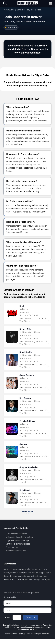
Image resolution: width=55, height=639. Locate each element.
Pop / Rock (30, 10)
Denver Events (9, 10)
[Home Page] (27, 3)
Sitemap (22, 633)
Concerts (20, 10)
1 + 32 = (7, 617)
